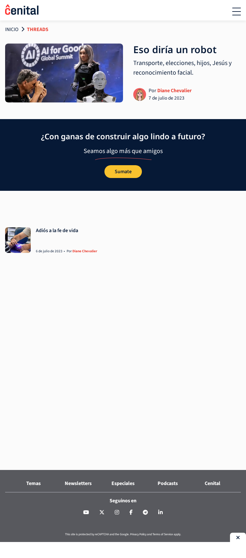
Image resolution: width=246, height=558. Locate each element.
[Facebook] (131, 512)
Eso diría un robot (175, 49)
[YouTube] (86, 512)
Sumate (123, 171)
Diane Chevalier (174, 90)
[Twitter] (101, 512)
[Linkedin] (160, 512)
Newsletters (78, 483)
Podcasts (168, 483)
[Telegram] (145, 512)
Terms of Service (162, 534)
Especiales (123, 483)
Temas (33, 483)
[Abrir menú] (236, 11)
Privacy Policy (138, 534)
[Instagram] (117, 512)
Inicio (12, 29)
